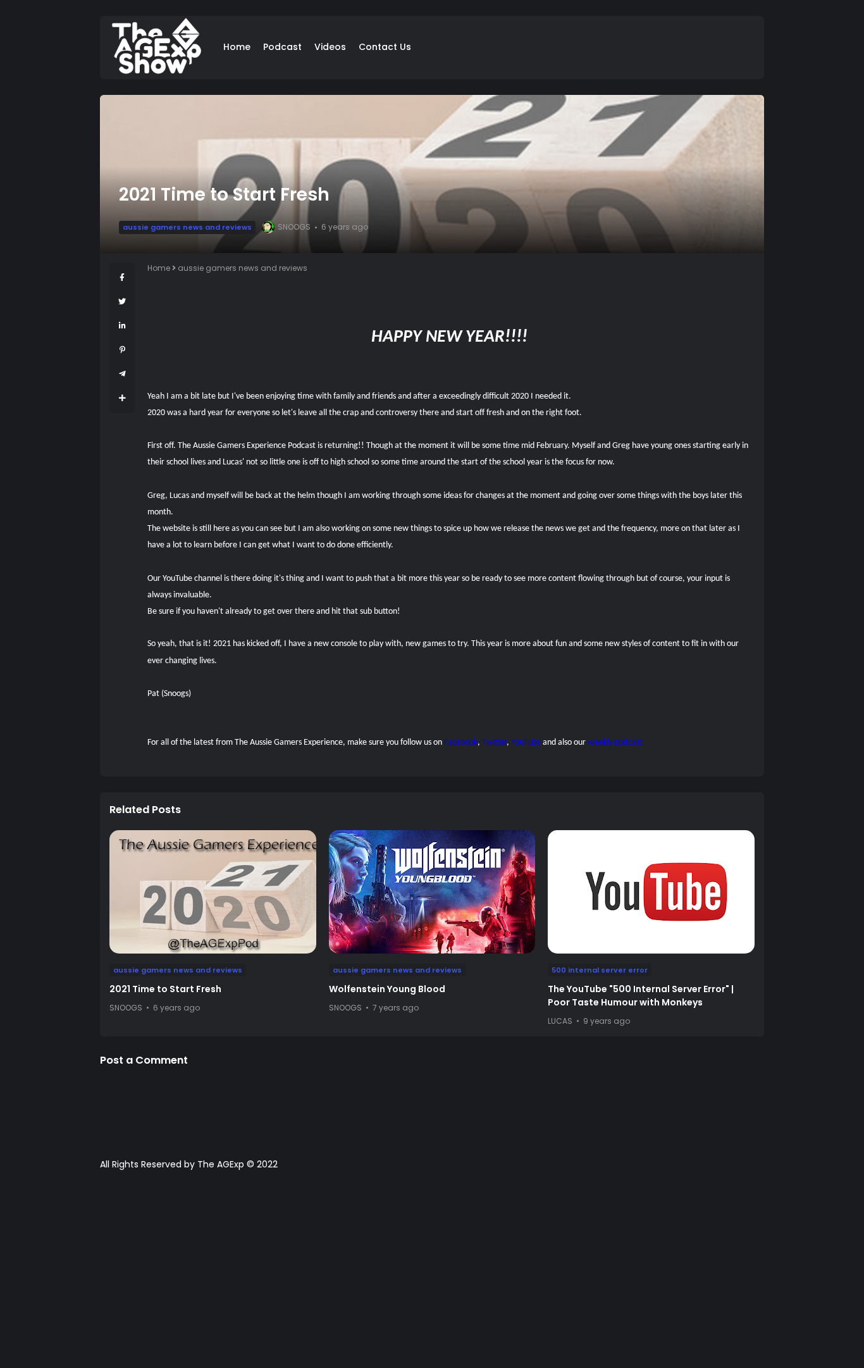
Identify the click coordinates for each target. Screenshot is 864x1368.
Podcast (282, 46)
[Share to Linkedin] (122, 325)
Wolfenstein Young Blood (387, 989)
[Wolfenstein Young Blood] (432, 892)
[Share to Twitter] (122, 301)
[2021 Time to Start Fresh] (212, 892)
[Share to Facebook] (122, 277)
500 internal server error (600, 970)
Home (236, 46)
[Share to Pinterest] (122, 349)
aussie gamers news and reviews (187, 227)
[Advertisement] (432, 1275)
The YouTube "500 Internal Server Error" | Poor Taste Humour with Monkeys (641, 996)
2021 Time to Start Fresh (165, 989)
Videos (330, 46)
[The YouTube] (651, 892)
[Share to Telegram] (122, 373)
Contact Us (385, 46)
